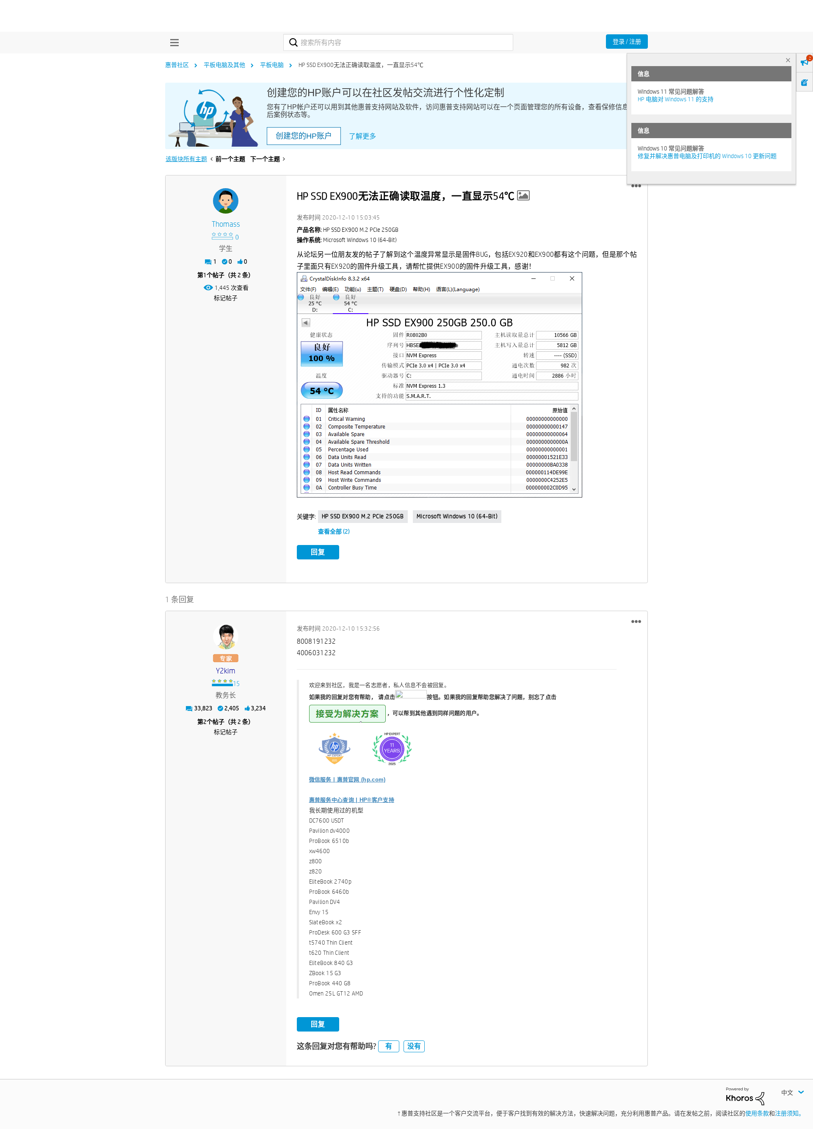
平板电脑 (272, 65)
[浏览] (172, 42)
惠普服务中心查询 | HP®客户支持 (351, 800)
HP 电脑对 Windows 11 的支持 (675, 99)
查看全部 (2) (334, 531)
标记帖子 (226, 298)
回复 (318, 552)
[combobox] (398, 42)
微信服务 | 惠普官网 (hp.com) (347, 779)
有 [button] (388, 1046)
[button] (636, 186)
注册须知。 (790, 1113)
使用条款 (757, 1113)
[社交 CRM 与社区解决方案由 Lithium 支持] (745, 1095)
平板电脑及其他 (224, 65)
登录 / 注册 (627, 41)
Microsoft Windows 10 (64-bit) (457, 516)
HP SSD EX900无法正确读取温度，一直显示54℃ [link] (361, 65)
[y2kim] (225, 636)
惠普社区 (177, 65)
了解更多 (362, 136)
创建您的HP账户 (304, 136)
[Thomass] (225, 201)
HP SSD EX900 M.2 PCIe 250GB (363, 516)
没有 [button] (414, 1046)
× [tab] (788, 60)
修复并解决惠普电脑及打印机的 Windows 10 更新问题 (707, 156)
